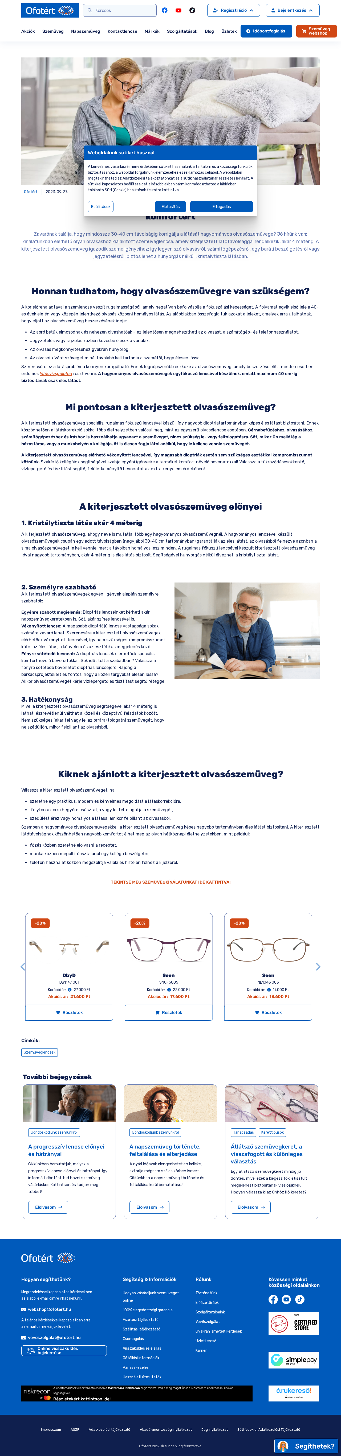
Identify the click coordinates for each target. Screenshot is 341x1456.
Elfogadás (221, 206)
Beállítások (101, 206)
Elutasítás (170, 206)
